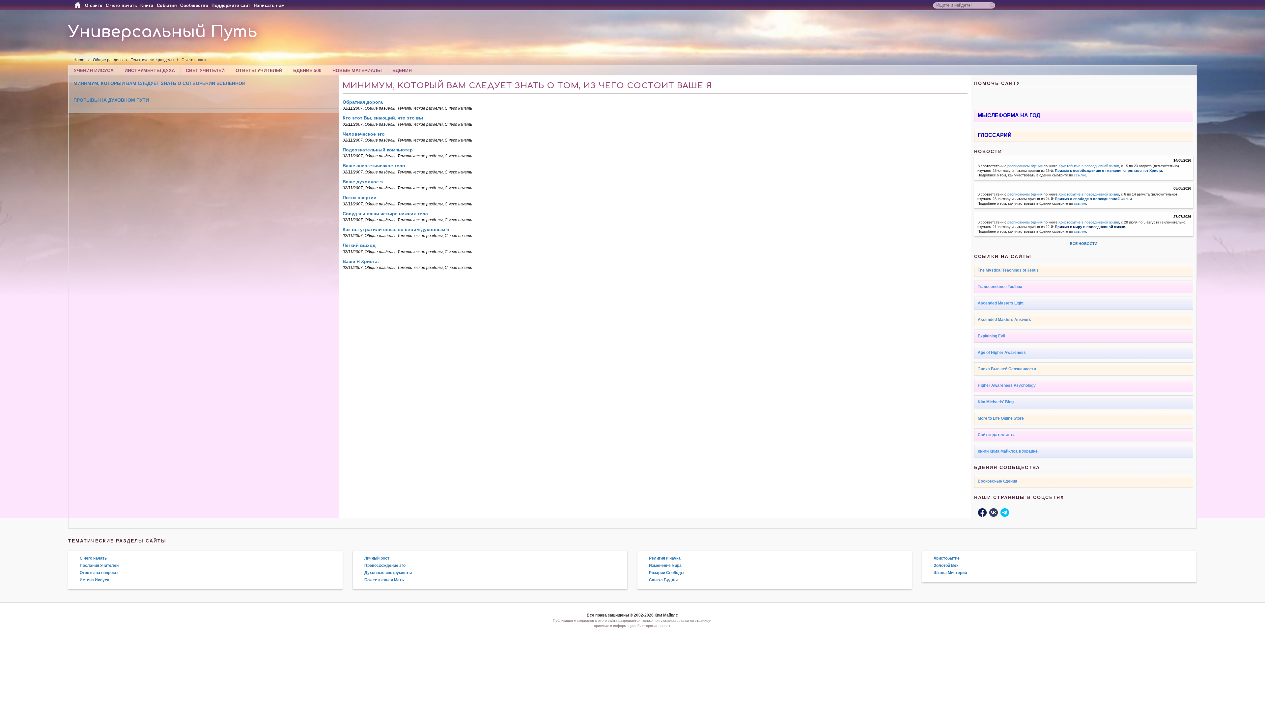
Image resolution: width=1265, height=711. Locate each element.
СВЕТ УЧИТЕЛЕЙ (205, 70)
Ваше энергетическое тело (374, 165)
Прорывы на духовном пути (111, 100)
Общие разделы (108, 60)
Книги (147, 5)
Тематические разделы (152, 60)
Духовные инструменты (388, 572)
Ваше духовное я (363, 181)
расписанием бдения (1025, 166)
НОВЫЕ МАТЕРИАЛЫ (357, 70)
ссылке (1080, 175)
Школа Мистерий (950, 572)
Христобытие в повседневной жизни (1088, 166)
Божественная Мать (384, 580)
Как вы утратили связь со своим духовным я (396, 229)
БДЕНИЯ (402, 70)
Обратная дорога (363, 102)
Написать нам (269, 5)
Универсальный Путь (162, 32)
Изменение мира (665, 565)
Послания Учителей (99, 565)
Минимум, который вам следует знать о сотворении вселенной (159, 83)
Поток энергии (360, 197)
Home (78, 60)
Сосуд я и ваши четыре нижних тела (385, 213)
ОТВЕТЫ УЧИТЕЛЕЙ (259, 70)
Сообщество (194, 5)
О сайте (93, 5)
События (167, 5)
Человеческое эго (364, 134)
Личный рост (376, 558)
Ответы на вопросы (99, 572)
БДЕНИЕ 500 (307, 70)
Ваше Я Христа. (361, 261)
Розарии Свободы (666, 572)
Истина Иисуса (94, 580)
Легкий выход (359, 245)
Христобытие (947, 558)
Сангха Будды (663, 580)
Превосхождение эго (385, 565)
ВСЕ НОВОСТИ (1083, 244)
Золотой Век (946, 565)
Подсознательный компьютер (378, 149)
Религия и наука (665, 558)
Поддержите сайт (230, 5)
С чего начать (121, 5)
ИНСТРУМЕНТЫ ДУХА (150, 70)
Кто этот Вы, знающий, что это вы (383, 117)
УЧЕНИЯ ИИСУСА (94, 70)
